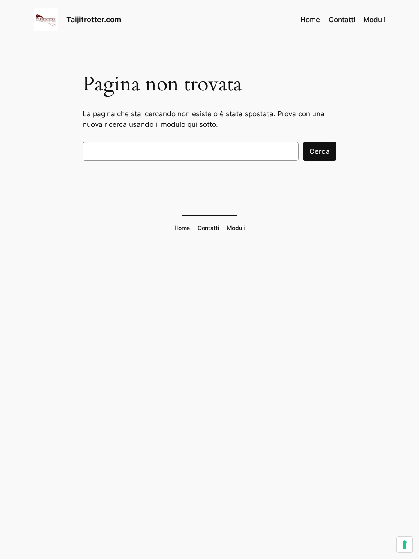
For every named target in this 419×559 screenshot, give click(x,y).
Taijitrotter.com (93, 19)
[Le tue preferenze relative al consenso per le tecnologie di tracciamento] (404, 544)
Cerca (319, 151)
